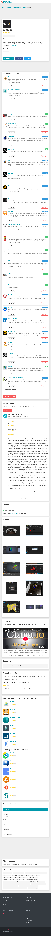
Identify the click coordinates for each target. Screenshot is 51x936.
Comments (6, 829)
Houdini (10, 211)
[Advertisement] (25, 13)
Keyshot (10, 307)
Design (25, 7)
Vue (9, 199)
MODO (10, 186)
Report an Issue (6, 914)
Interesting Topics (8, 834)
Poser (10, 294)
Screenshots (6, 822)
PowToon (12, 769)
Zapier (12, 785)
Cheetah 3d (11, 331)
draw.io (12, 777)
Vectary (10, 250)
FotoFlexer (13, 741)
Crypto (4, 905)
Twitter (28, 58)
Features (6, 814)
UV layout (11, 354)
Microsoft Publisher (15, 717)
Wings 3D (11, 114)
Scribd (12, 793)
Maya (10, 366)
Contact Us (28, 916)
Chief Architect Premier (15, 377)
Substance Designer (14, 224)
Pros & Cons (6, 817)
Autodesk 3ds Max (14, 90)
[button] (49, 1)
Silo (9, 261)
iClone (10, 274)
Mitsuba (10, 237)
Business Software (17, 7)
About (27, 914)
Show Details (44, 85)
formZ (10, 342)
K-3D (9, 160)
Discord (5, 907)
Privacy (9, 933)
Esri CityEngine (12, 318)
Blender (10, 77)
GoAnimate (13, 709)
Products (5, 902)
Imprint (27, 918)
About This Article (8, 832)
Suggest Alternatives (31, 902)
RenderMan (11, 285)
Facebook (20, 58)
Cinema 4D (11, 136)
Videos (5, 824)
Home (3, 7)
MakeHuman (12, 123)
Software (8, 7)
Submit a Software (30, 900)
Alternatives (6, 809)
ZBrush (10, 173)
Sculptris (11, 149)
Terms (4, 933)
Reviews (6, 812)
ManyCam (12, 753)
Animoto (12, 701)
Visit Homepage (9, 58)
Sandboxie (13, 761)
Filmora (12, 725)
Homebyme (13, 733)
